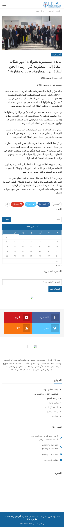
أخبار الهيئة (56, 55)
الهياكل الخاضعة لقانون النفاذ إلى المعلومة (32, 298)
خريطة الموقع (53, 398)
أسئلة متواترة (53, 412)
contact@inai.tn (51, 460)
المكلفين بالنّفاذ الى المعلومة (46, 394)
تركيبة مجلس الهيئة (51, 389)
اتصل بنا (55, 416)
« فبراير (58, 265)
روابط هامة (54, 403)
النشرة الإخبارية (52, 407)
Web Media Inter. (25, 524)
